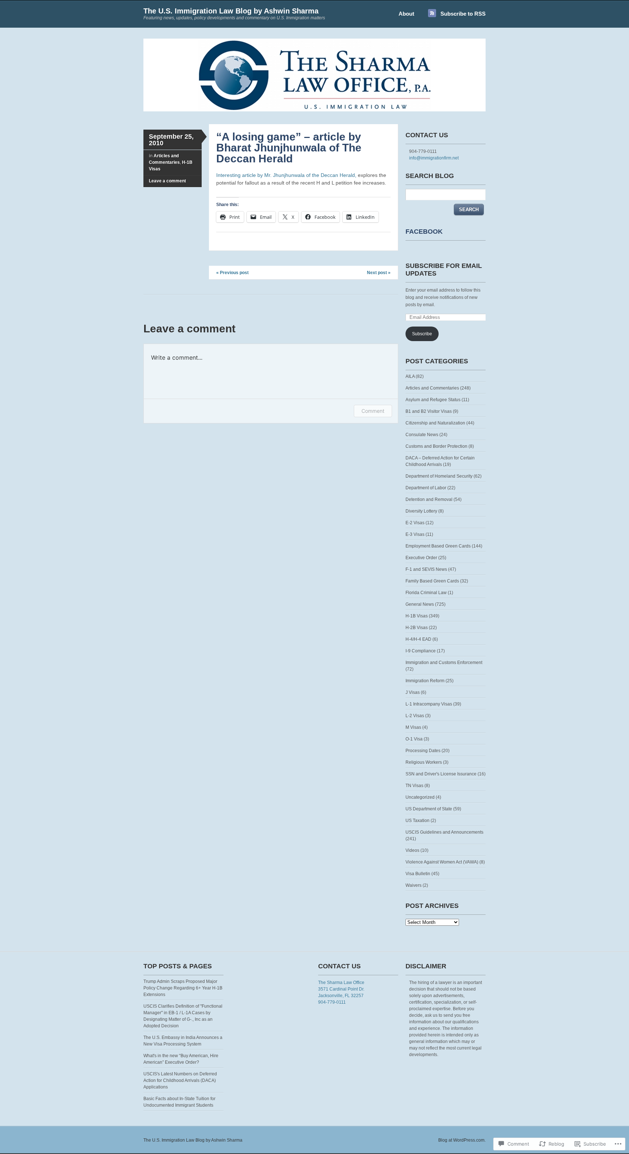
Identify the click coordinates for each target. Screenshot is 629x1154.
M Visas (413, 727)
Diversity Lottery (421, 511)
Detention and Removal (429, 499)
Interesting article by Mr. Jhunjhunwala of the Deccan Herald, (286, 175)
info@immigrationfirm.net (434, 158)
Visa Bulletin (418, 873)
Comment (372, 411)
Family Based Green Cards (432, 581)
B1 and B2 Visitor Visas (429, 411)
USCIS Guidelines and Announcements (444, 832)
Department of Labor (426, 487)
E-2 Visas (415, 522)
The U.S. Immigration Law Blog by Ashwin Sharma (231, 11)
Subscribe (422, 333)
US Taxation (418, 820)
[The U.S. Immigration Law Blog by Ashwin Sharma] (314, 109)
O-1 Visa (414, 739)
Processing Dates (423, 750)
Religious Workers (424, 762)
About (406, 14)
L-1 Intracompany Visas (429, 704)
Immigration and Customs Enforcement (444, 662)
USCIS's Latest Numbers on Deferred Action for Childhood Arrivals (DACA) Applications (180, 1080)
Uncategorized (420, 797)
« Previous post (232, 272)
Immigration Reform (425, 680)
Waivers (414, 885)
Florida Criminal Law (426, 592)
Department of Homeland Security (439, 476)
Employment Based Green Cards (438, 546)
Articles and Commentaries (432, 388)
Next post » (379, 272)
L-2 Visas (415, 715)
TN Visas (414, 785)
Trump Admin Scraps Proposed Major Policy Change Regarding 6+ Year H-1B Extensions (182, 988)
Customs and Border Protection (436, 446)
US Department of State (429, 808)
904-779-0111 (332, 1002)
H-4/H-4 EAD (418, 639)
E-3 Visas (415, 534)
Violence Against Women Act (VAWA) (442, 862)
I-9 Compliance (421, 650)
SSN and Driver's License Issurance (441, 773)
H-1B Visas (417, 616)
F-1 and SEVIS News (426, 569)
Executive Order (421, 557)
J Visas (413, 692)
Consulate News (422, 434)
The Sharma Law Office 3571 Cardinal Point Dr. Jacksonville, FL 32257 (341, 989)
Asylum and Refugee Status (433, 399)
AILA (410, 376)
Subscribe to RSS (463, 14)
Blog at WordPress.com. (462, 1140)
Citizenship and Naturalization (435, 423)
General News (420, 604)
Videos (412, 850)
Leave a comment (167, 180)
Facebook (424, 231)
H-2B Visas (417, 627)
